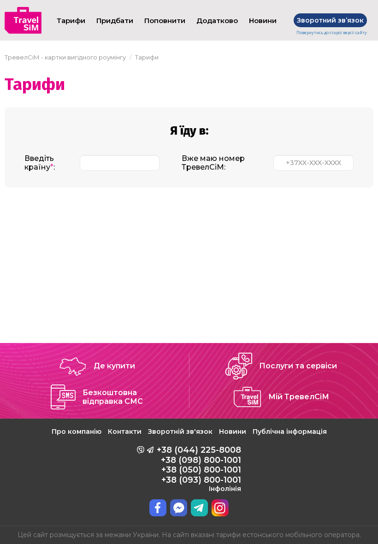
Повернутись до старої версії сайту (331, 32)
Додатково (217, 20)
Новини (263, 20)
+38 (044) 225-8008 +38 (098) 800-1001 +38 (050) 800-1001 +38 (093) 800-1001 (199, 469)
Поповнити (164, 20)
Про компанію (76, 431)
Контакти (125, 431)
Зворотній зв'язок (180, 431)
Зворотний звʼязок (330, 20)
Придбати (114, 20)
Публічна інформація (290, 431)
